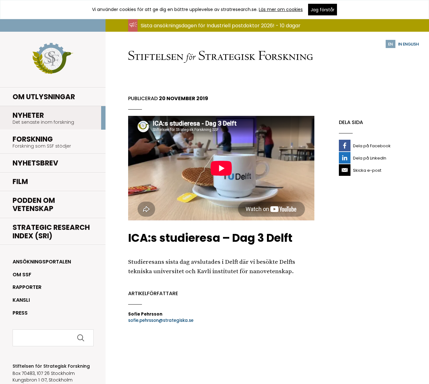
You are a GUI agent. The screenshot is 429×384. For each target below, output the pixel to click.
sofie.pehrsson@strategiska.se (160, 320)
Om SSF (22, 274)
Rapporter (27, 287)
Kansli (21, 300)
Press (20, 312)
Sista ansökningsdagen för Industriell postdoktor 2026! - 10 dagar (221, 25)
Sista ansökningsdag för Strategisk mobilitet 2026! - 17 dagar (215, 31)
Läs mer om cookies (281, 9)
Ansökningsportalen (42, 261)
